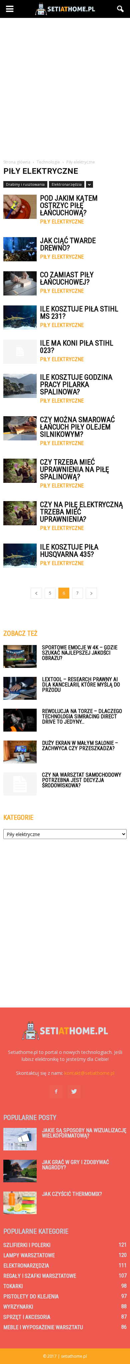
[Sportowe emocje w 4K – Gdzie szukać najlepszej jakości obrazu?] (20, 656)
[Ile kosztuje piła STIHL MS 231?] (20, 317)
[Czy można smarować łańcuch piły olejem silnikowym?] (20, 428)
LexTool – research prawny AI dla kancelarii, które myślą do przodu (81, 684)
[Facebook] (56, 1091)
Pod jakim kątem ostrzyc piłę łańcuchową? (69, 205)
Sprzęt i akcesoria (26, 1317)
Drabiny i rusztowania (25, 184)
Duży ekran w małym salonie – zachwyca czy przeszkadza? (80, 745)
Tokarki (13, 1286)
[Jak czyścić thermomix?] (20, 1203)
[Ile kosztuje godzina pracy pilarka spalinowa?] (20, 386)
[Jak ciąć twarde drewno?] (20, 249)
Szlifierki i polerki (26, 1245)
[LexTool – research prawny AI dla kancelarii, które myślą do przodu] (20, 688)
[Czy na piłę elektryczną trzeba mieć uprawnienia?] (20, 513)
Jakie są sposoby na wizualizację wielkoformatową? (84, 1133)
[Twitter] (74, 1091)
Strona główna (16, 162)
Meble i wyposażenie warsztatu (43, 1327)
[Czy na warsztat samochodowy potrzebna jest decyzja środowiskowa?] (20, 784)
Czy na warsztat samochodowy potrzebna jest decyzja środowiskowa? (81, 780)
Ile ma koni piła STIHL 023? (76, 347)
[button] (120, 9)
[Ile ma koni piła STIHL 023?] (20, 352)
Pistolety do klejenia (31, 1296)
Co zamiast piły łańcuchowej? (67, 278)
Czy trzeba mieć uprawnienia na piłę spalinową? (74, 469)
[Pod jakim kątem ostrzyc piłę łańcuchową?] (20, 207)
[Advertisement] (65, 86)
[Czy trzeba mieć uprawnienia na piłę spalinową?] (20, 471)
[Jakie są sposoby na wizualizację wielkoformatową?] (20, 1139)
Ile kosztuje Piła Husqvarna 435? (69, 550)
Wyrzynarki (18, 1307)
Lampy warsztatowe (29, 1255)
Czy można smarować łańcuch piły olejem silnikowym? (77, 427)
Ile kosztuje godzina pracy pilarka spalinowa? (76, 384)
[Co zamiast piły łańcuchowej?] (20, 283)
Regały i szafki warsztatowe (39, 1276)
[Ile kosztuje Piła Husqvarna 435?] (20, 556)
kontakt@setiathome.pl (89, 1073)
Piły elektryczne (62, 222)
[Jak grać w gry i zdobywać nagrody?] (20, 1171)
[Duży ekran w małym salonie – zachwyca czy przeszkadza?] (20, 752)
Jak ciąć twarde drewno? (68, 244)
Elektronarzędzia (67, 184)
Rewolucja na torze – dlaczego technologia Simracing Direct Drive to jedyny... (82, 716)
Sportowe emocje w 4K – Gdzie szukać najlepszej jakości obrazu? (79, 652)
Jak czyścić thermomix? (72, 1194)
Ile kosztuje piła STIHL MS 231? (79, 312)
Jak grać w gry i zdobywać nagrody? (75, 1165)
